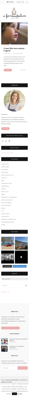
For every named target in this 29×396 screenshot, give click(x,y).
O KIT (2, 211)
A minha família (5, 167)
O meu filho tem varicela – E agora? (14, 49)
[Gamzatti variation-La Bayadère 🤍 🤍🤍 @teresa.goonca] (7, 257)
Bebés (2, 180)
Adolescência (4, 169)
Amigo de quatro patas (7, 175)
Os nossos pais (5, 216)
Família (3, 194)
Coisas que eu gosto (6, 183)
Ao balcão (4, 178)
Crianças (6, 45)
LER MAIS (5, 128)
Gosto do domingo (6, 202)
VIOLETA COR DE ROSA (12, 380)
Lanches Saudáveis (6, 205)
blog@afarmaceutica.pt (10, 328)
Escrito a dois (4, 191)
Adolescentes (4, 172)
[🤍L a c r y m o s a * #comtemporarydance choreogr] (21, 257)
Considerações (5, 186)
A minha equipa (5, 164)
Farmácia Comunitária (7, 200)
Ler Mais (7, 70)
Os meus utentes (5, 213)
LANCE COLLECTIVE (6, 382)
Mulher (3, 208)
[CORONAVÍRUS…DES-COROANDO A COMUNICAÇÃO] (4, 351)
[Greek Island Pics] (7, 243)
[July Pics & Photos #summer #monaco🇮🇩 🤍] (21, 243)
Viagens (3, 225)
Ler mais (19, 393)
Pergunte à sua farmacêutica (8, 219)
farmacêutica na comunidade (9, 197)
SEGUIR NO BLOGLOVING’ (7, 153)
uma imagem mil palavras (7, 222)
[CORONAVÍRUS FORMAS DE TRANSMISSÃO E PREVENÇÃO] (4, 344)
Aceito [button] (14, 393)
